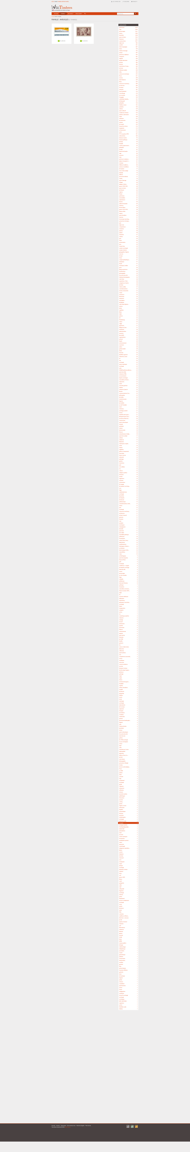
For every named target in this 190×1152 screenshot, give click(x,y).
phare (128, 308)
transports (128, 56)
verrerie (128, 935)
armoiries (128, 815)
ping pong (128, 693)
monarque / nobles (128, 265)
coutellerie (128, 983)
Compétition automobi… (128, 656)
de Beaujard (128, 101)
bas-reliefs (128, 335)
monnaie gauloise (128, 385)
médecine (128, 439)
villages (128, 182)
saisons (128, 306)
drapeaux (128, 854)
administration (128, 331)
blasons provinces (128, 269)
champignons (128, 526)
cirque (128, 292)
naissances (128, 788)
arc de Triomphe (128, 405)
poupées (128, 523)
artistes (128, 62)
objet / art (128, 43)
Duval (128, 263)
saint (128, 368)
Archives (70, 13)
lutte (128, 873)
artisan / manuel (128, 515)
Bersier (128, 391)
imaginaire (128, 128)
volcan (128, 743)
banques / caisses (128, 668)
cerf (128, 875)
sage (128, 153)
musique (128, 163)
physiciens (128, 325)
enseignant (128, 861)
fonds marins (128, 960)
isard (128, 832)
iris (128, 468)
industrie (128, 617)
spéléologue (128, 796)
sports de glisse (128, 215)
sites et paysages (128, 46)
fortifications (128, 271)
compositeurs (128, 226)
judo (128, 724)
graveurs (128, 643)
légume (128, 401)
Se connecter (116, 1)
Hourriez (128, 352)
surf (128, 925)
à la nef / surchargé (128, 995)
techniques (128, 525)
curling (128, 801)
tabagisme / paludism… (128, 848)
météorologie (128, 946)
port (128, 238)
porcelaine (128, 950)
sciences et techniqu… (128, 83)
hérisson (128, 813)
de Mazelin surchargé (128, 567)
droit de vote (128, 736)
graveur (128, 718)
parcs (128, 267)
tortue (128, 658)
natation (128, 871)
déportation (128, 542)
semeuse (128, 89)
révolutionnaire (128, 399)
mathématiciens (128, 492)
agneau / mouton (128, 921)
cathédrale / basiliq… (128, 99)
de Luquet (128, 124)
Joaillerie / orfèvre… (128, 916)
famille (128, 641)
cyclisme (128, 480)
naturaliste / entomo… (128, 588)
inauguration (128, 608)
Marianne (128, 39)
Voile (128, 774)
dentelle (128, 528)
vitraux (128, 412)
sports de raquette (128, 557)
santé (128, 383)
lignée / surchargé (128, 377)
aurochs (128, 799)
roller (128, 885)
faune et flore (128, 559)
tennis (128, 697)
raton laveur (128, 759)
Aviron (128, 679)
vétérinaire (128, 807)
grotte (128, 803)
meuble (128, 689)
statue (128, 505)
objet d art (128, 225)
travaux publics (128, 943)
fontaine (128, 519)
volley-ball (128, 888)
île (128, 594)
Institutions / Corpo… (128, 66)
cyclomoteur (128, 482)
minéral (128, 424)
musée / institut (128, 250)
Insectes (128, 217)
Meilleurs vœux (128, 104)
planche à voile (128, 821)
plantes (128, 230)
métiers (128, 108)
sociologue (128, 999)
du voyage (128, 484)
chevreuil (128, 857)
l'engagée (128, 97)
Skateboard (128, 898)
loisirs (128, 48)
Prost (128, 768)
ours (128, 488)
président (128, 426)
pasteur (128, 315)
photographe (128, 273)
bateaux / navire (128, 137)
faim (128, 966)
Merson (128, 432)
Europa (128, 255)
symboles (128, 106)
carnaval (128, 776)
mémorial (128, 457)
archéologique (128, 555)
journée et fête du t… (128, 418)
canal (128, 881)
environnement (128, 343)
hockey (128, 765)
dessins (128, 201)
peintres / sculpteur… (128, 159)
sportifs (128, 625)
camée (128, 178)
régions (128, 192)
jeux (128, 244)
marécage (128, 701)
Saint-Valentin (128, 79)
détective (128, 648)
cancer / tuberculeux (128, 646)
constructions (128, 41)
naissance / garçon (128, 389)
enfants (128, 437)
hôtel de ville (128, 569)
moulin (128, 476)
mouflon (128, 962)
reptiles (128, 685)
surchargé (128, 362)
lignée (128, 341)
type (128, 29)
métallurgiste (128, 817)
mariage (128, 619)
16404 (55, 1)
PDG (128, 912)
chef (128, 886)
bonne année (128, 430)
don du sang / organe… (128, 670)
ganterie (128, 972)
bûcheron (128, 908)
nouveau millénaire (128, 596)
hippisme (128, 890)
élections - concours (128, 917)
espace (128, 213)
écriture (128, 68)
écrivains (128, 87)
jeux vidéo (128, 532)
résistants (128, 234)
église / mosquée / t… (128, 161)
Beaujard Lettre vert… (128, 416)
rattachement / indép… (128, 434)
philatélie (128, 103)
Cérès (128, 116)
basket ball (128, 828)
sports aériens (128, 652)
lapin (128, 745)
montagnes (128, 300)
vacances (128, 155)
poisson (128, 339)
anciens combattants (128, 900)
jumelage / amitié (128, 410)
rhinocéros (128, 797)
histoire (128, 64)
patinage (128, 674)
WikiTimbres (68, 1127)
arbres (128, 346)
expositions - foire (128, 281)
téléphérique (128, 948)
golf (128, 561)
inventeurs (128, 294)
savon (128, 910)
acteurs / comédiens (128, 166)
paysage (128, 172)
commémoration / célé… (128, 503)
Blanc (128, 312)
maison (128, 428)
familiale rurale (128, 1006)
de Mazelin (128, 497)
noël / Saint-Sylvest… (128, 304)
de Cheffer (128, 403)
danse (128, 350)
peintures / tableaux (128, 54)
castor (128, 842)
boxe (128, 974)
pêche (128, 979)
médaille (128, 579)
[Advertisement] (111, 7)
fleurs (128, 75)
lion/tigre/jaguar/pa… (128, 826)
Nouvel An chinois (128, 126)
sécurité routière (128, 794)
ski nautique (128, 976)
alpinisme (128, 753)
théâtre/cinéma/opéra (128, 277)
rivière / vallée (128, 286)
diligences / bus (128, 327)
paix (128, 223)
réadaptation (128, 991)
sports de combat (128, 435)
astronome (128, 627)
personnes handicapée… (128, 720)
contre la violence (128, 664)
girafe (128, 784)
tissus (128, 257)
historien (128, 637)
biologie (128, 945)
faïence (128, 629)
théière (128, 1008)
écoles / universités (128, 290)
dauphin (128, 809)
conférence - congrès (128, 565)
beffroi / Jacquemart (128, 451)
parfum (128, 737)
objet (128, 314)
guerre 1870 (128, 877)
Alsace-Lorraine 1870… (128, 590)
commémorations (128, 288)
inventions (128, 463)
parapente (128, 883)
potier (128, 896)
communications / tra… (128, 393)
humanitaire (128, 538)
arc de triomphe (128, 575)
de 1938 (128, 639)
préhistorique (128, 501)
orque (128, 863)
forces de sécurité (128, 275)
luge (128, 778)
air (128, 358)
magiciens (128, 1003)
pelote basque (128, 968)
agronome (128, 844)
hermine (128, 856)
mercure (128, 254)
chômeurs (128, 929)
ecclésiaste (128, 548)
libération (128, 441)
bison (128, 939)
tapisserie (128, 708)
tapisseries (128, 381)
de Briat (128, 141)
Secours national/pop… (128, 766)
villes (128, 72)
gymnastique (128, 954)
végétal (128, 58)
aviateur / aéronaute (128, 114)
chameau (128, 923)
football (128, 143)
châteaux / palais (128, 70)
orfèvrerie (128, 650)
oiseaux (128, 122)
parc (128, 507)
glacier (128, 933)
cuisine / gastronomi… (128, 145)
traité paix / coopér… (128, 443)
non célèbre (128, 466)
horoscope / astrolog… (128, 219)
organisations (128, 337)
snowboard (128, 780)
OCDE (128, 937)
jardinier (128, 956)
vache (128, 445)
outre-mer (128, 662)
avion (128, 132)
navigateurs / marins (128, 283)
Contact (58, 1125)
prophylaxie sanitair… (128, 840)
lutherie (128, 894)
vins (128, 654)
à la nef (128, 621)
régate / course (128, 805)
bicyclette (128, 495)
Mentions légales (80, 1125)
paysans (128, 633)
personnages (128, 31)
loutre (128, 989)
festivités (128, 35)
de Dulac (128, 285)
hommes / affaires (128, 970)
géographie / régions (128, 252)
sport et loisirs (128, 37)
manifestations (128, 544)
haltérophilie (128, 751)
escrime (128, 666)
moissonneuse (128, 631)
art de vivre (128, 85)
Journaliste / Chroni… (128, 379)
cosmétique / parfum (128, 615)
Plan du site (88, 1125)
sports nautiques (128, 364)
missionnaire (128, 958)
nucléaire (128, 714)
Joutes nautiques (128, 836)
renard (128, 952)
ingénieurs (128, 478)
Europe (128, 149)
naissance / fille (128, 374)
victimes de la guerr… (128, 681)
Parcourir (78, 13)
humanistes (128, 838)
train (128, 157)
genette (128, 964)
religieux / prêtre (128, 472)
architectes (128, 513)
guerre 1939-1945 (128, 186)
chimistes (128, 408)
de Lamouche (128, 120)
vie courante (128, 95)
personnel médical (128, 176)
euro (128, 859)
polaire (128, 772)
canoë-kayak (128, 846)
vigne (128, 676)
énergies (128, 710)
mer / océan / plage (128, 170)
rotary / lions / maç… (128, 540)
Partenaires (63, 1125)
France (135, 1)
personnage (128, 573)
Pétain (128, 194)
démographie (128, 761)
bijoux (128, 850)
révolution (128, 329)
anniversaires (128, 242)
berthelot (128, 728)
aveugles (128, 823)
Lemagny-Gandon (128, 825)
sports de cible (128, 372)
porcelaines (128, 712)
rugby (128, 323)
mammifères (128, 552)
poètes (128, 232)
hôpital (128, 722)
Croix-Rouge (128, 93)
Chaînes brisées (128, 726)
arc (128, 614)
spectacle (128, 530)
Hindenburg (128, 319)
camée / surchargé (128, 248)
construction (128, 420)
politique (128, 585)
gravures (128, 517)
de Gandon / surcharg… (128, 486)
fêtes (128, 81)
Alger (128, 490)
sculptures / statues (128, 112)
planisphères (128, 830)
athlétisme (128, 581)
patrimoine (128, 27)
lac (128, 645)
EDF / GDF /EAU (128, 1001)
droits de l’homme (128, 583)
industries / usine (128, 356)
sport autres (128, 635)
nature (128, 33)
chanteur (128, 205)
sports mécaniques (128, 422)
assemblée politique (128, 534)
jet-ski (128, 919)
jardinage (128, 459)
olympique (128, 261)
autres (128, 612)
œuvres (128, 77)
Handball (128, 683)
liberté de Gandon (128, 151)
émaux (128, 730)
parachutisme (128, 985)
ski (128, 317)
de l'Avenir (128, 190)
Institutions (128, 600)
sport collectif (128, 110)
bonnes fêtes (128, 207)
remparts (128, 610)
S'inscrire (126, 1)
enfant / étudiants (128, 687)
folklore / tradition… (128, 164)
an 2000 (128, 770)
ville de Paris (128, 135)
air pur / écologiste (128, 741)
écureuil (128, 834)
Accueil (56, 13)
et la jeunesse (128, 130)
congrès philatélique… (128, 259)
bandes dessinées (128, 60)
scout (128, 904)
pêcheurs (128, 672)
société (128, 44)
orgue (128, 677)
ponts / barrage (128, 180)
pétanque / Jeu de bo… (128, 602)
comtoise (128, 914)
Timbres (63, 13)
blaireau (128, 931)
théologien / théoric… (128, 546)
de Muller (128, 397)
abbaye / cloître (128, 184)
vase (128, 521)
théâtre (128, 387)
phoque (128, 865)
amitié (128, 906)
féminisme (128, 296)
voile (128, 747)
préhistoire (128, 536)
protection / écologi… (128, 221)
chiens (128, 321)
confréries (128, 993)
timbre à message (128, 50)
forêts (128, 606)
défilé (128, 941)
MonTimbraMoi (128, 91)
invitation (128, 228)
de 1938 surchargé (128, 739)
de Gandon (128, 168)
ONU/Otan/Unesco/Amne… (128, 370)
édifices (128, 174)
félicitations (128, 927)
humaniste (128, 586)
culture (128, 470)
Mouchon (128, 474)
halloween (128, 598)
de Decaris (128, 499)
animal (128, 52)
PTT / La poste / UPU (128, 134)
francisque (128, 453)
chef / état (128, 279)
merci (128, 406)
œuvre (128, 571)
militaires (128, 118)
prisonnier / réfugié (128, 763)
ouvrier (128, 852)
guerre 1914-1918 (128, 209)
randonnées (128, 716)
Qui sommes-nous (71, 1125)
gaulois (128, 461)
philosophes (128, 395)
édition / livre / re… (128, 755)
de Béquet (128, 302)
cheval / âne (128, 246)
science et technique (128, 74)
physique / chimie (128, 869)
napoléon (128, 310)
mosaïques (128, 660)
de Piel (128, 757)
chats (128, 554)
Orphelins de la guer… (128, 414)
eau (128, 360)
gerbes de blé (128, 348)
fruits (128, 240)
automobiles (128, 197)
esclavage (128, 819)
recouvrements (128, 375)
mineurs (128, 792)
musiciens (128, 345)
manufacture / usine (128, 749)
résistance (128, 298)
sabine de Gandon (128, 203)
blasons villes (128, 211)
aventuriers (128, 623)
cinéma (128, 236)
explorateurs (128, 199)
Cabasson (128, 786)
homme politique (128, 139)
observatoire (128, 705)
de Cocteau (128, 706)
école (128, 699)
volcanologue (128, 811)
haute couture (128, 455)
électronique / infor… (128, 550)
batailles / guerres (128, 354)
